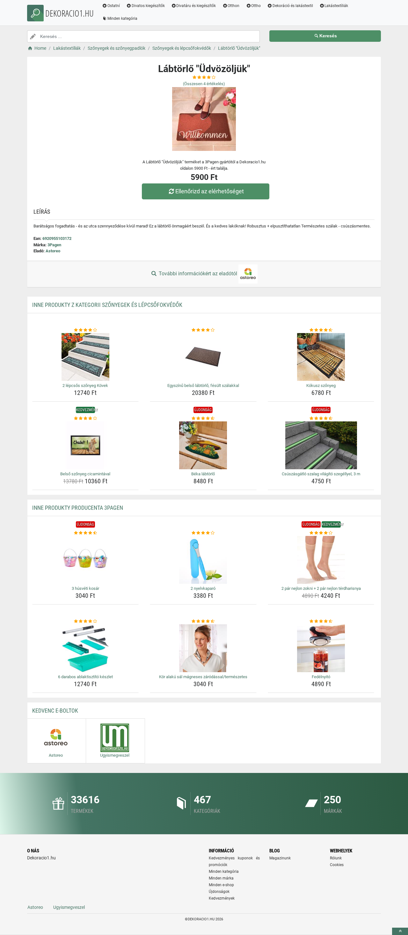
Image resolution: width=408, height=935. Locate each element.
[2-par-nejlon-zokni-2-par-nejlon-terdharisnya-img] (321, 560)
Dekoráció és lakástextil (293, 6)
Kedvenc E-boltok (55, 710)
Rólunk (336, 858)
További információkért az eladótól (197, 274)
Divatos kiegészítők (148, 6)
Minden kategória (122, 18)
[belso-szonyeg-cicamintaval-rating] (86, 418)
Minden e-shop (221, 885)
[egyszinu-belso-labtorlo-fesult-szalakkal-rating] (203, 330)
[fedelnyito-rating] (321, 621)
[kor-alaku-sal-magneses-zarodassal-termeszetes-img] (203, 648)
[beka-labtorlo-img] (203, 445)
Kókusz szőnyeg (321, 385)
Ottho (256, 6)
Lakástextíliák (336, 6)
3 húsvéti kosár (85, 588)
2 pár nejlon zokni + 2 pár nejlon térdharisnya (321, 588)
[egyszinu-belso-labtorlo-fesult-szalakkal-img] (203, 357)
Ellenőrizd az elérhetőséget (209, 191)
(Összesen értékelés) (204, 83)
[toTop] (400, 931)
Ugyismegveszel (69, 907)
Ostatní (113, 6)
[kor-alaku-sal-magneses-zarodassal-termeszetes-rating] (203, 621)
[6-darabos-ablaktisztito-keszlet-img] (86, 648)
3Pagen (54, 244)
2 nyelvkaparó (203, 588)
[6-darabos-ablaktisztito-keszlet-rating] (86, 621)
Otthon (233, 6)
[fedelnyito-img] (321, 648)
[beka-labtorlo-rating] (203, 418)
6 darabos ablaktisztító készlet (85, 676)
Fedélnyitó (321, 676)
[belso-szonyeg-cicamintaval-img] (86, 445)
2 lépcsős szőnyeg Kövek (85, 385)
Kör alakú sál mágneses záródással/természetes (203, 676)
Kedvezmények (222, 898)
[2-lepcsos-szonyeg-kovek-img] (86, 357)
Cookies (337, 865)
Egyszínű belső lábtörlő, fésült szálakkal (203, 385)
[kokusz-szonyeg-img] (321, 357)
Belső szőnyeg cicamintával (85, 473)
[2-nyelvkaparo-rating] (203, 533)
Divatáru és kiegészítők (196, 6)
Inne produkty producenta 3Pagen (77, 507)
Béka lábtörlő (203, 473)
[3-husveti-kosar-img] (86, 560)
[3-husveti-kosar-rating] (86, 533)
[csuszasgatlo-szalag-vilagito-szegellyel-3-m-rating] (321, 418)
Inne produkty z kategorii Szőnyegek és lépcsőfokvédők (107, 304)
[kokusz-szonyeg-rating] (321, 330)
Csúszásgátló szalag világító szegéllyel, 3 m (321, 473)
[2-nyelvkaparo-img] (203, 560)
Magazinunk (280, 858)
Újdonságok (219, 891)
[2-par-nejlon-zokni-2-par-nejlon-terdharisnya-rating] (321, 533)
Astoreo (53, 251)
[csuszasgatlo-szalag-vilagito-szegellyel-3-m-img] (321, 445)
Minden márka (221, 878)
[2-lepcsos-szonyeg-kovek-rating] (86, 330)
